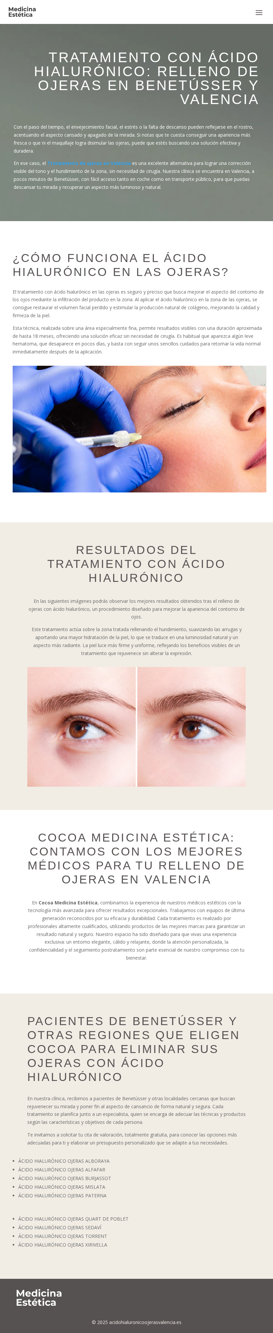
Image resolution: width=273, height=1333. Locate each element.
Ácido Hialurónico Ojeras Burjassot (64, 1178)
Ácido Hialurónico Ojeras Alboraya (64, 1161)
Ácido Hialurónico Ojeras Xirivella (62, 1245)
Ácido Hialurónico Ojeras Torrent (62, 1236)
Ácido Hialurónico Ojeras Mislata (61, 1187)
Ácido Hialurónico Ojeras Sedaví (59, 1227)
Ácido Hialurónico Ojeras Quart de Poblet (73, 1219)
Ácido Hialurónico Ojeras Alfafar (61, 1169)
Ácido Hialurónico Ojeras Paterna (63, 1195)
